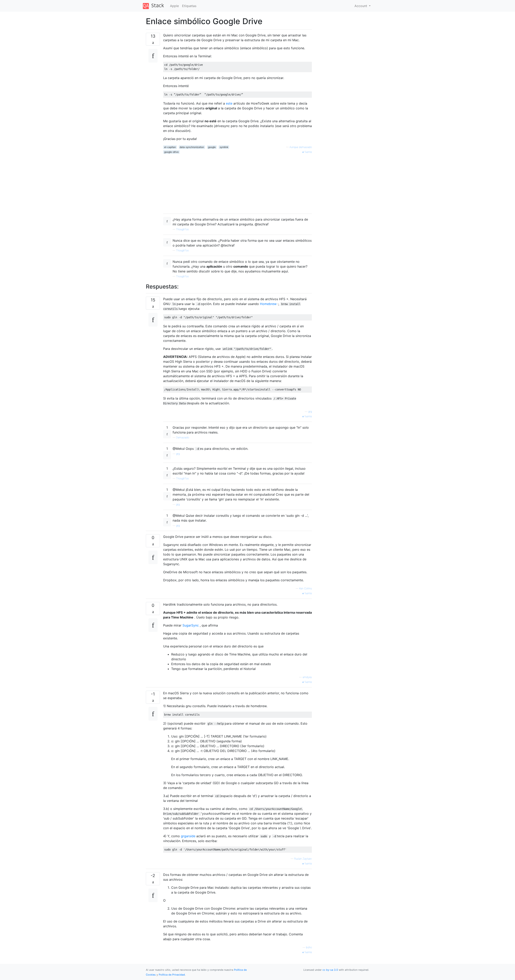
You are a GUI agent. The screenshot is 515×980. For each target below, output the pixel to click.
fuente (308, 151)
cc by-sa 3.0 (330, 969)
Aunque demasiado (300, 147)
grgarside (188, 836)
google (212, 147)
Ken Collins (305, 588)
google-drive (171, 151)
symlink (224, 147)
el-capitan (170, 147)
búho (309, 947)
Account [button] (361, 6)
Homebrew (268, 304)
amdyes (307, 677)
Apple (174, 6)
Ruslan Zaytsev (303, 858)
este (229, 103)
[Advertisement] (237, 182)
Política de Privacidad (172, 974)
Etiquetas (189, 6)
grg (310, 411)
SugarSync (190, 625)
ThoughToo (182, 229)
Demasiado (182, 437)
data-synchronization (192, 147)
